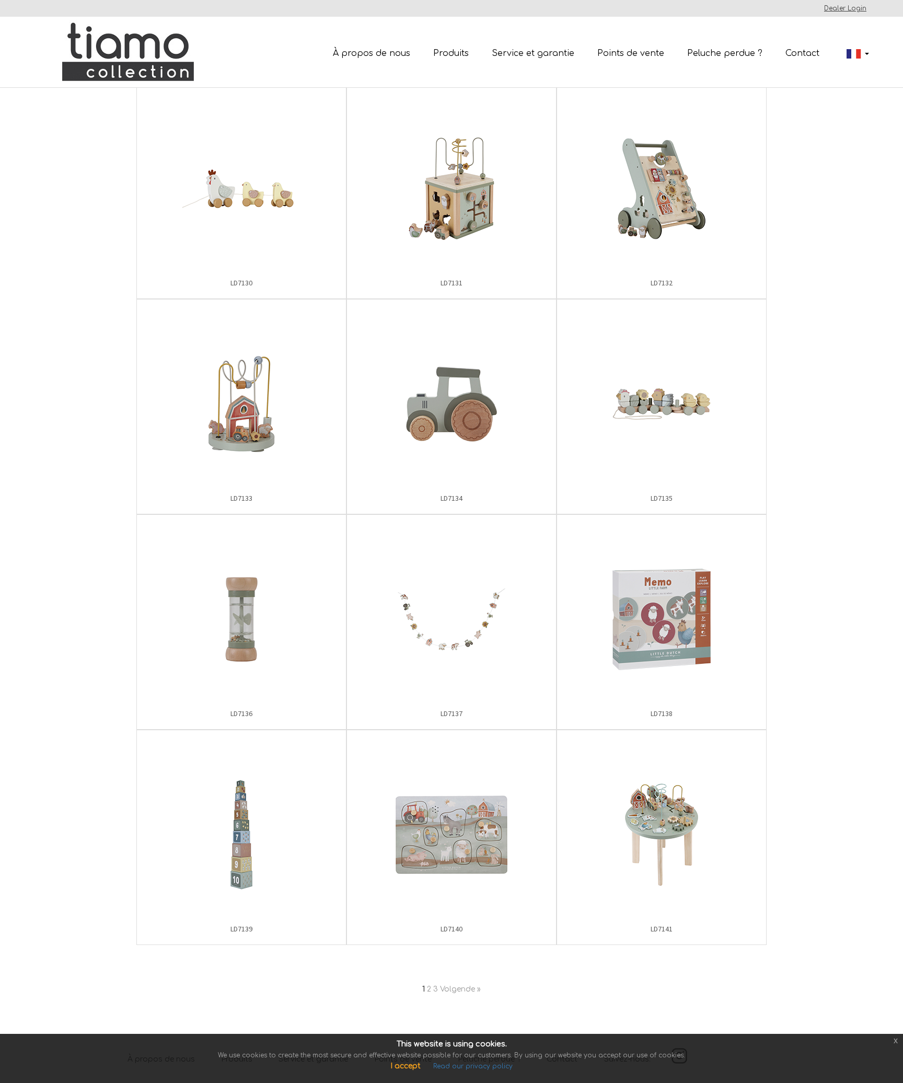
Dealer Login (845, 8)
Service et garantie (533, 53)
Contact (802, 53)
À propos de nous (371, 53)
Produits (451, 53)
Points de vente (630, 53)
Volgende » (460, 989)
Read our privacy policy (473, 1066)
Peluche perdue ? (724, 53)
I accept (405, 1066)
